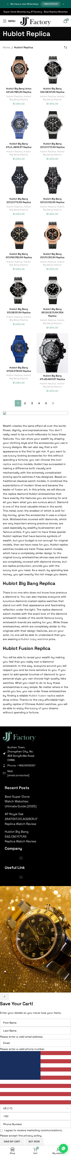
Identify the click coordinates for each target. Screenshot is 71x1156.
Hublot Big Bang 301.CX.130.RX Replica (52, 200)
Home (6, 47)
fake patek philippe (12, 873)
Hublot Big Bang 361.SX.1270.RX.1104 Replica (52, 312)
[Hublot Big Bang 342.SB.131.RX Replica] (52, 70)
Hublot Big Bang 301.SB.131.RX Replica (18, 311)
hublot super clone (12, 882)
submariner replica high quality (16, 869)
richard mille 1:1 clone (12, 878)
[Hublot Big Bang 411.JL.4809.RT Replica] (19, 125)
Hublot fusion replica (42, 695)
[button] (21, 858)
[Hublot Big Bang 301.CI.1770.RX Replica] (52, 125)
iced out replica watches (14, 884)
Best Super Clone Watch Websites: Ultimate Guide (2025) (21, 801)
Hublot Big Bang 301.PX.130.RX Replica (52, 255)
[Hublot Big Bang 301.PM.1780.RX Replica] (19, 235)
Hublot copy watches (34, 639)
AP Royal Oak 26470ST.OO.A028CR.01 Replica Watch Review (21, 819)
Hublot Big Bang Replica (20, 98)
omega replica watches (13, 880)
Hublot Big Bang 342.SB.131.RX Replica (52, 90)
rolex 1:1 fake (9, 867)
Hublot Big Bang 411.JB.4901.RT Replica (52, 377)
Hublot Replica (14, 96)
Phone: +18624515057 (21, 765)
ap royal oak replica (12, 876)
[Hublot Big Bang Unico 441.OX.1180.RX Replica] (19, 70)
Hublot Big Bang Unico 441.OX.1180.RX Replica (18, 90)
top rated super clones (13, 865)
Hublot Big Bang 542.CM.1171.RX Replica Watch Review (20, 836)
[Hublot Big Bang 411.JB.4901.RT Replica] (52, 353)
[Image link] (19, 736)
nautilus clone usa (11, 875)
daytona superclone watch (15, 871)
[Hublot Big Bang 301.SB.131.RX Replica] (19, 290)
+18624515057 (50, 3)
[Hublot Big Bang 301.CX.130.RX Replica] (52, 180)
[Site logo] (35, 21)
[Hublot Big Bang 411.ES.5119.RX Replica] (19, 349)
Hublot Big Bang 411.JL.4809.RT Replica (18, 145)
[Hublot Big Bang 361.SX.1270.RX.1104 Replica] (52, 290)
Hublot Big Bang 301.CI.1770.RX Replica (52, 145)
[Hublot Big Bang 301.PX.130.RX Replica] (52, 235)
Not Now (34, 1141)
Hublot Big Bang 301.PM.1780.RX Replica (19, 255)
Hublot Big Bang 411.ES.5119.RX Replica (18, 369)
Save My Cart (12, 1141)
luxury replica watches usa (15, 863)
